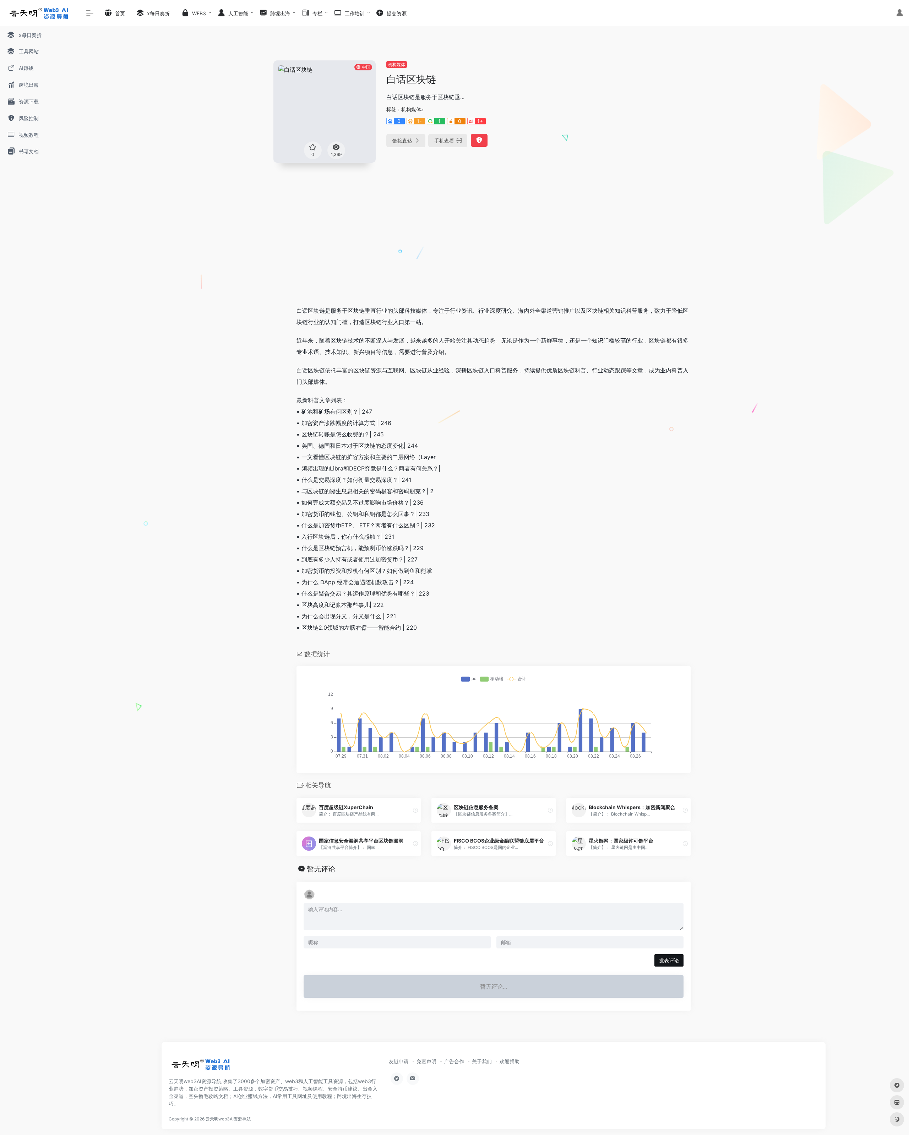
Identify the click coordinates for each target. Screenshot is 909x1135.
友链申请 (399, 1061)
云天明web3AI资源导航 (228, 1118)
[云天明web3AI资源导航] (201, 1066)
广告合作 (454, 1061)
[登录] (899, 13)
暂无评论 (321, 869)
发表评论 (669, 960)
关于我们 (482, 1061)
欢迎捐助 (509, 1061)
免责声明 (426, 1061)
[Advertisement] (493, 246)
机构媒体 (396, 64)
